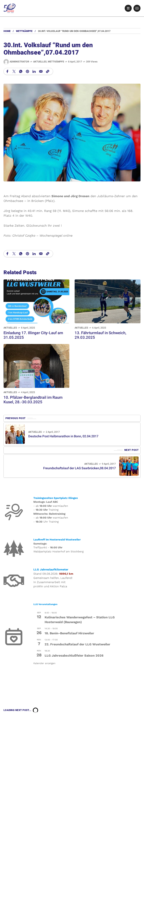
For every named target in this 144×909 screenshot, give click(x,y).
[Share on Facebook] (7, 71)
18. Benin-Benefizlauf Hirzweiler (69, 633)
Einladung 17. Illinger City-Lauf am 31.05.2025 (33, 335)
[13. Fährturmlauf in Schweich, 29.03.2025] (107, 301)
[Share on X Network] (14, 71)
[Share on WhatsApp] (20, 71)
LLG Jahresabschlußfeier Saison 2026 (74, 655)
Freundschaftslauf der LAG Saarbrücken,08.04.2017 (79, 468)
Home (7, 31)
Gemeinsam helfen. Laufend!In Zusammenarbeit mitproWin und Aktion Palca (52, 582)
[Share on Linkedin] (34, 71)
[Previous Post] (15, 434)
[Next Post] (129, 466)
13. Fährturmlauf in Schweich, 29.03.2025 (100, 335)
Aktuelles (40, 62)
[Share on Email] (40, 71)
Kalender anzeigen (44, 663)
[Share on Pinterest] (27, 71)
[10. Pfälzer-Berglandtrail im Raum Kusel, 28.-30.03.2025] (36, 365)
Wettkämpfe (24, 31)
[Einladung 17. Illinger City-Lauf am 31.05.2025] (36, 301)
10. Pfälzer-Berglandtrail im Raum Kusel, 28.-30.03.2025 (33, 400)
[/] (128, 8)
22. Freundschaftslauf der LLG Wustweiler (77, 644)
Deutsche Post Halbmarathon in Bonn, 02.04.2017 (63, 436)
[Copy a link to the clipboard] (47, 71)
